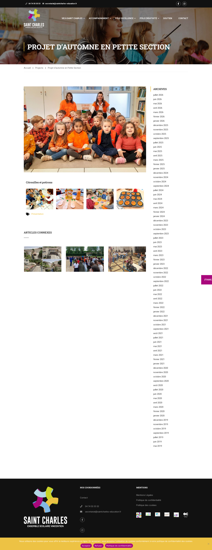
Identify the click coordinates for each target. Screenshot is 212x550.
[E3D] (176, 514)
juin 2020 (157, 394)
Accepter (86, 546)
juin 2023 (157, 242)
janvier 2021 (159, 363)
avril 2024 (157, 203)
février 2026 (159, 116)
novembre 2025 (160, 129)
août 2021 (158, 333)
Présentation (37, 214)
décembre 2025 (160, 125)
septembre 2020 (161, 381)
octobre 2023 (159, 229)
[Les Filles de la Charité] (157, 514)
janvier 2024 (159, 216)
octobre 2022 (159, 277)
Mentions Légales (144, 495)
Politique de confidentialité (148, 500)
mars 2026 (158, 112)
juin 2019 (157, 441)
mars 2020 (158, 407)
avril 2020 (157, 402)
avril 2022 (157, 298)
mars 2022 (158, 303)
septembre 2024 (161, 186)
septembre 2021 (161, 329)
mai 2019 (157, 446)
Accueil (27, 68)
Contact (183, 18)
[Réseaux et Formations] (138, 515)
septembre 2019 (161, 433)
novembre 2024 (160, 177)
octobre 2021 (159, 324)
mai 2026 (157, 103)
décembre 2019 (160, 420)
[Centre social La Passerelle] (166, 514)
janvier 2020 (159, 415)
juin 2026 (157, 99)
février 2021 (159, 359)
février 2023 (159, 259)
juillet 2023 (158, 238)
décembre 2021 (160, 316)
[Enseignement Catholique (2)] (185, 514)
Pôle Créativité (148, 18)
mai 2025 (157, 151)
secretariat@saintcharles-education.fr (61, 4)
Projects (39, 68)
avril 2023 (157, 251)
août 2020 (158, 385)
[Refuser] (208, 543)
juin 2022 (157, 290)
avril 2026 (157, 108)
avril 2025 (157, 155)
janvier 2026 (159, 121)
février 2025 (159, 164)
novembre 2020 (160, 372)
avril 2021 (157, 350)
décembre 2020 (160, 368)
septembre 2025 (161, 138)
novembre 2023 (160, 225)
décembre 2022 (160, 268)
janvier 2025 (159, 168)
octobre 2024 (159, 181)
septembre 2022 (161, 281)
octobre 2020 (159, 376)
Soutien (167, 18)
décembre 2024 (160, 173)
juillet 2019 (158, 437)
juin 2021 (157, 342)
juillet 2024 (158, 190)
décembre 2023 (160, 220)
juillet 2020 (158, 389)
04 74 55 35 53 (34, 4)
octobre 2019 (159, 428)
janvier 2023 (159, 264)
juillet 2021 (158, 337)
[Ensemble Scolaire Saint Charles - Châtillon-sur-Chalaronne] (34, 18)
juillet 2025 (158, 142)
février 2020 (159, 411)
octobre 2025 (159, 134)
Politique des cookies (146, 505)
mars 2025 (158, 160)
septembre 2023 (161, 233)
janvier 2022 (159, 311)
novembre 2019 (160, 424)
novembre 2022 (160, 272)
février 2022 (159, 307)
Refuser (98, 546)
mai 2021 (157, 346)
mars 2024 (158, 207)
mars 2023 (158, 255)
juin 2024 (157, 194)
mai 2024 (157, 199)
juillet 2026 (158, 95)
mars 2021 (158, 355)
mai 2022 (157, 294)
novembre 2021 (160, 320)
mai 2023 (157, 246)
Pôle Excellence (124, 18)
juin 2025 (157, 147)
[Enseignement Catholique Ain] (148, 514)
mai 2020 (157, 398)
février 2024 (159, 212)
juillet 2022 (158, 285)
